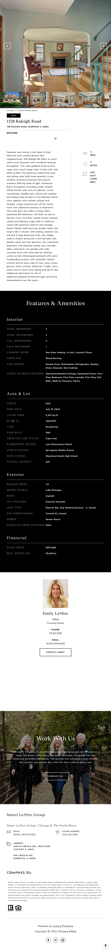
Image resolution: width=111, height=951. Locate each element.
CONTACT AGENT (55, 652)
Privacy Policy (67, 931)
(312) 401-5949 (69, 834)
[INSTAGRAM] (55, 940)
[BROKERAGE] (63, 940)
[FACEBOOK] (48, 940)
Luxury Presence (63, 926)
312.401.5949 (55, 633)
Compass (90, 882)
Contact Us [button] (55, 776)
